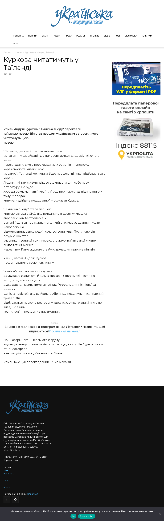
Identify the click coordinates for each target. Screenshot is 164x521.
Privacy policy (87, 516)
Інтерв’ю (94, 36)
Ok (73, 516)
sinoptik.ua (32, 493)
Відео (107, 36)
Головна (18, 36)
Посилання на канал (64, 331)
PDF (15, 43)
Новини (32, 36)
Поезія (56, 36)
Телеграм (146, 36)
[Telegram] (15, 499)
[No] (160, 514)
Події (117, 36)
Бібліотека (131, 36)
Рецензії (80, 36)
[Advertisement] (55, 101)
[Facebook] (7, 499)
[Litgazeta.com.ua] (82, 16)
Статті (45, 36)
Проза (68, 36)
